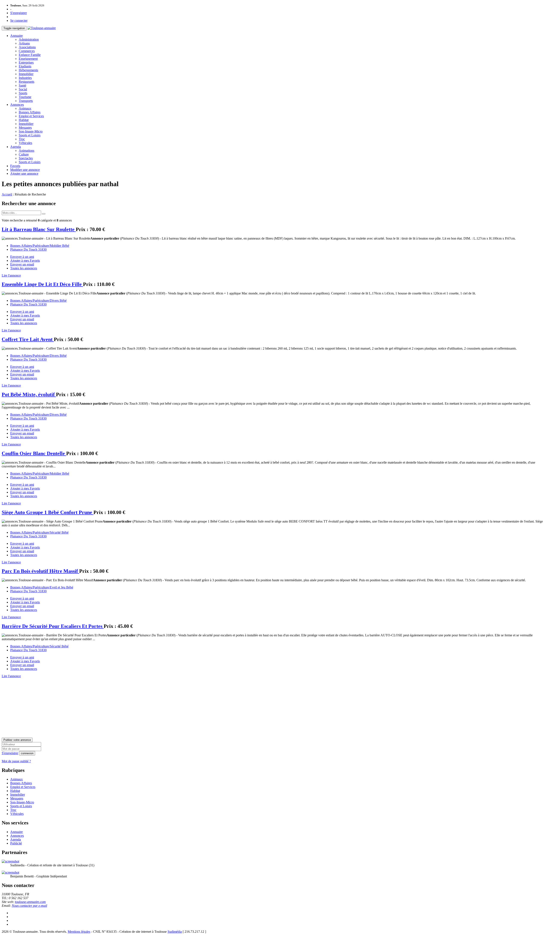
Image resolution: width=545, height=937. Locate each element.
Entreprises (26, 62)
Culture (24, 154)
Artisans (24, 43)
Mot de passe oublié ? (16, 761)
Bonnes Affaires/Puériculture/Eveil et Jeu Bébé (41, 587)
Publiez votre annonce (17, 739)
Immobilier (26, 74)
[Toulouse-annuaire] (41, 28)
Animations (26, 150)
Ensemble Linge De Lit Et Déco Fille (42, 284)
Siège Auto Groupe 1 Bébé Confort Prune (47, 512)
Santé (22, 85)
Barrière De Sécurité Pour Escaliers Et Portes (53, 626)
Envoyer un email (22, 264)
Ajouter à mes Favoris (25, 260)
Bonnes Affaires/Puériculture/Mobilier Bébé (39, 245)
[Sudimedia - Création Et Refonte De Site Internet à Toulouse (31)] (10, 861)
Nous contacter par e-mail (29, 905)
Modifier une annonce (25, 169)
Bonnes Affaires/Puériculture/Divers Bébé (38, 300)
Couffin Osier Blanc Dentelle (34, 453)
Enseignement (28, 58)
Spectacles (26, 158)
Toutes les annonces (23, 268)
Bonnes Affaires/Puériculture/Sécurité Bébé (39, 532)
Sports (23, 93)
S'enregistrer (18, 13)
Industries (25, 78)
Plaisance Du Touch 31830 (28, 249)
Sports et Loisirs (29, 135)
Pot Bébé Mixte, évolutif (29, 394)
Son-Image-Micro (31, 131)
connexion (27, 753)
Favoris (15, 166)
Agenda (15, 147)
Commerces (27, 51)
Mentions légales (79, 931)
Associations (27, 47)
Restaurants (26, 81)
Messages (25, 127)
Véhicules (25, 143)
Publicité (16, 843)
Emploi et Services (31, 116)
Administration (29, 39)
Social (23, 89)
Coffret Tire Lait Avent (28, 339)
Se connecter (18, 20)
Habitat (24, 120)
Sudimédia (175, 931)
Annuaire (16, 35)
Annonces (17, 104)
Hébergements (28, 70)
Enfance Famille (30, 55)
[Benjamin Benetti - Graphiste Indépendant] (10, 872)
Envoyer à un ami (22, 257)
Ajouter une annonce (24, 173)
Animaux (25, 108)
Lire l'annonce (11, 275)
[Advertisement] (129, 708)
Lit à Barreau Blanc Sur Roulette (39, 229)
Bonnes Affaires (29, 112)
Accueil (7, 194)
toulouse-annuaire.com (30, 902)
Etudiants (25, 66)
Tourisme (25, 97)
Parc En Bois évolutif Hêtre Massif (40, 571)
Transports (26, 101)
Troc (22, 139)
